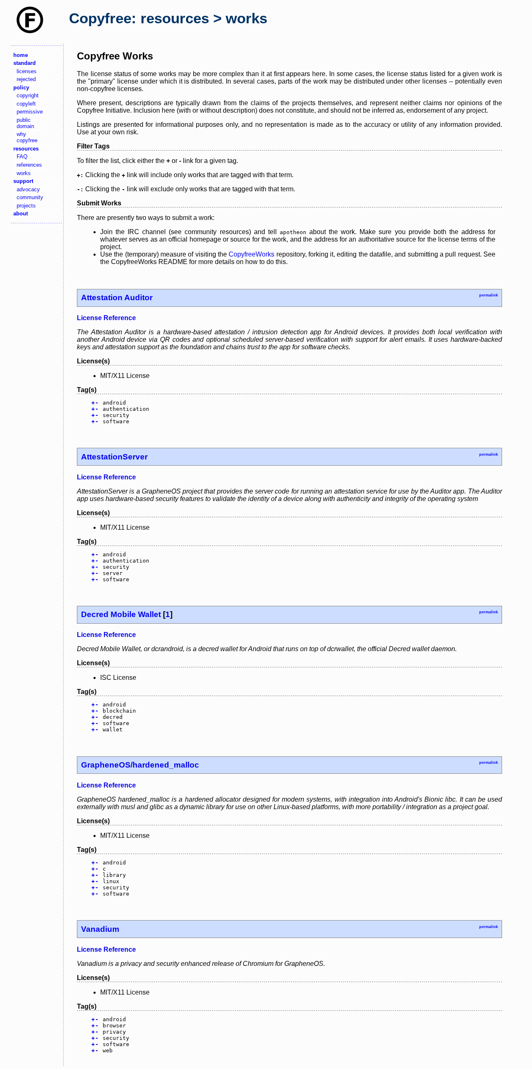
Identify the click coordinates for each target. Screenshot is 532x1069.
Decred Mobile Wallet (121, 614)
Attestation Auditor (117, 297)
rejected (26, 79)
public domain (25, 123)
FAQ (22, 156)
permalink (488, 295)
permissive (30, 112)
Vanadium (100, 929)
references (29, 165)
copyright (28, 95)
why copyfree (27, 137)
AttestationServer (114, 456)
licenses (27, 71)
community (30, 197)
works (24, 173)
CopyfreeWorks (251, 254)
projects (26, 205)
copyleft (26, 104)
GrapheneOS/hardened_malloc (140, 764)
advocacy (28, 189)
